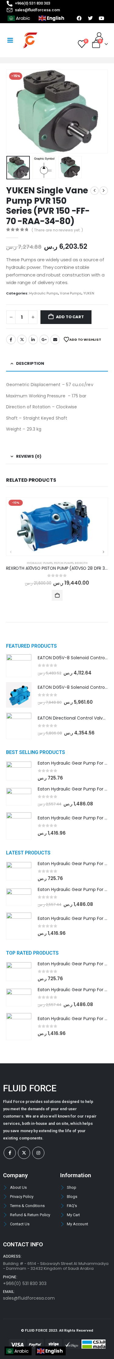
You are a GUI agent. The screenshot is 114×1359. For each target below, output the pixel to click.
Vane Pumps (70, 293)
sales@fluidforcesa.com (29, 1298)
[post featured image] (57, 526)
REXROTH (81, 563)
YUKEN (88, 293)
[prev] (94, 190)
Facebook (11, 339)
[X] (24, 1153)
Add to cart (70, 317)
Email (55, 339)
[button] (13, 111)
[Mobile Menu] (10, 40)
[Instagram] (38, 1153)
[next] (103, 190)
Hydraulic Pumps (43, 293)
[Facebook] (10, 1153)
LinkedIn (33, 339)
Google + (44, 339)
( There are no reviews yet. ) (57, 230)
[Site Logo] (30, 40)
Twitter (22, 339)
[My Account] (99, 36)
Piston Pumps (64, 563)
